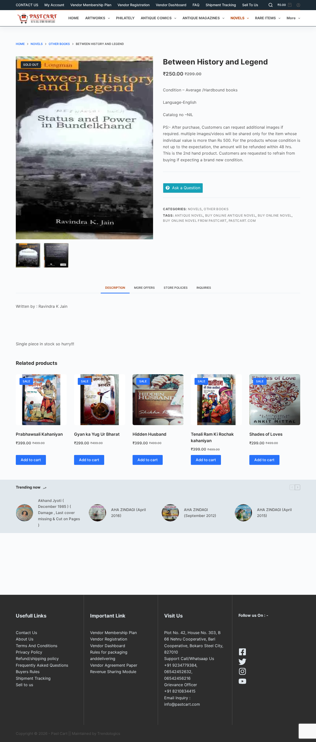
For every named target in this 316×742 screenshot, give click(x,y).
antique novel (189, 215)
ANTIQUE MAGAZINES (201, 18)
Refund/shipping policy (37, 658)
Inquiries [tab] (204, 287)
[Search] (271, 5)
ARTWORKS (95, 18)
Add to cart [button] (31, 459)
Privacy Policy (29, 652)
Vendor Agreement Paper (113, 665)
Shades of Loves (265, 434)
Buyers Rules (28, 671)
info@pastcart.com (182, 704)
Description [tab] (115, 287)
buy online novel (275, 215)
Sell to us (250, 5)
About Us (24, 639)
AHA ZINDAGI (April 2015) (274, 512)
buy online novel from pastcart (195, 221)
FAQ (196, 5)
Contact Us (26, 632)
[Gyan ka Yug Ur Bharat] (99, 399)
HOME (73, 18)
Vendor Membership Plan (90, 5)
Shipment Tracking (221, 5)
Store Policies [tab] (176, 287)
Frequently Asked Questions (42, 665)
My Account (54, 5)
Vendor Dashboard (171, 5)
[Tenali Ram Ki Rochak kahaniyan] (216, 399)
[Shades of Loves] (274, 399)
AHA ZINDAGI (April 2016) (128, 512)
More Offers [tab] (144, 287)
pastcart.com (242, 221)
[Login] (298, 5)
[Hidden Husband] (158, 399)
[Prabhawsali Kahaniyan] (41, 399)
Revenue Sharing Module (113, 671)
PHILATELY (125, 18)
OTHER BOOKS (216, 209)
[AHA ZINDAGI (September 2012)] (170, 512)
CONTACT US (27, 5)
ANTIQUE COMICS (156, 18)
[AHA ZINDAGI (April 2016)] (97, 512)
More (291, 18)
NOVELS (237, 18)
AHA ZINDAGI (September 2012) (200, 512)
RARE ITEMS (265, 18)
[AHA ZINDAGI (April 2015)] (243, 512)
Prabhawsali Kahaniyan (39, 434)
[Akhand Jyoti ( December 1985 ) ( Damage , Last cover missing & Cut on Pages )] (24, 512)
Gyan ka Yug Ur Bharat (96, 434)
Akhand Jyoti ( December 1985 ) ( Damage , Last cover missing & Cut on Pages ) (59, 512)
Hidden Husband (149, 434)
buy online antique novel (230, 215)
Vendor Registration (134, 5)
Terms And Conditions (36, 645)
